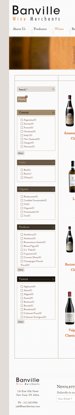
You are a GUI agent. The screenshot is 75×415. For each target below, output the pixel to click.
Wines (59, 29)
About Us (19, 29)
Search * (23, 90)
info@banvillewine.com (28, 406)
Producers (40, 29)
